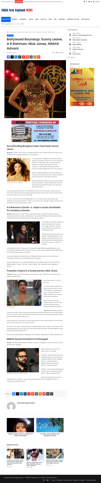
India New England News (26, 403)
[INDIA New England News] (17, 10)
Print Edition (85, 19)
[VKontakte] (31, 57)
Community (23, 19)
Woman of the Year (73, 19)
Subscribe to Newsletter (79, 480)
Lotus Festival (76, 54)
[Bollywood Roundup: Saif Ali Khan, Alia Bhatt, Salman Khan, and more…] (35, 455)
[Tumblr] (19, 57)
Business (14, 19)
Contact (53, 480)
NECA (50, 19)
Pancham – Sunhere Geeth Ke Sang (82, 35)
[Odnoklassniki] (34, 57)
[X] (12, 57)
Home (9, 32)
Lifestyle (43, 19)
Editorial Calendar (67, 480)
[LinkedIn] (16, 57)
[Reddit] (27, 57)
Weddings (62, 19)
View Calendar (71, 57)
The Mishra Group (52, 477)
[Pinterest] (23, 57)
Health (31, 19)
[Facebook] (8, 57)
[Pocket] (38, 57)
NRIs (55, 19)
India (36, 19)
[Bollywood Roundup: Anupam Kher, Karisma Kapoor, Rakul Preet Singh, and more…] (55, 454)
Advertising (59, 480)
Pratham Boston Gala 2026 (80, 40)
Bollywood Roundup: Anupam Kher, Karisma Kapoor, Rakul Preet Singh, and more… (54, 461)
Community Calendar (91, 480)
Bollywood (6, 19)
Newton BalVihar (77, 44)
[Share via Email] (47, 393)
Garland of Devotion (78, 49)
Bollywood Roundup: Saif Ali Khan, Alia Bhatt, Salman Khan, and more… (35, 464)
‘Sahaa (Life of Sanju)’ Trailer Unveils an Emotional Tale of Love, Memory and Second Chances (15, 462)
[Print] (51, 393)
